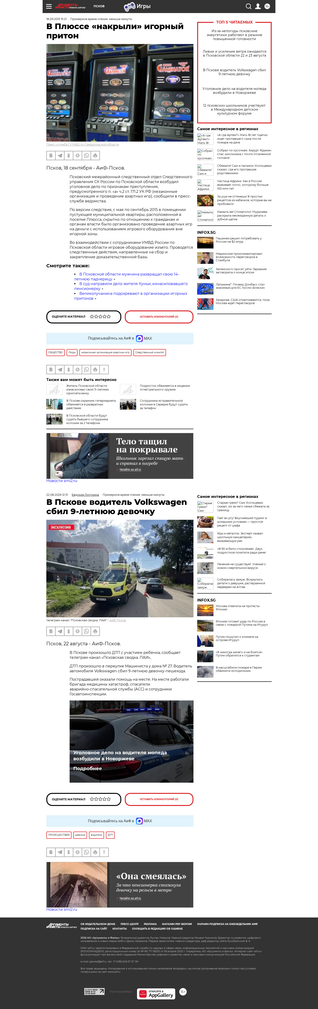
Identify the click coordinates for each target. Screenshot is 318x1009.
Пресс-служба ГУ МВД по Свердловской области (82, 144)
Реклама (150, 924)
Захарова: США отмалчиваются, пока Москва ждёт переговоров (243, 301)
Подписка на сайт (94, 928)
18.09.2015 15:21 (56, 19)
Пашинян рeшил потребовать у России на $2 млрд (239, 240)
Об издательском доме (98, 924)
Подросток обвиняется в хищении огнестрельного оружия (165, 387)
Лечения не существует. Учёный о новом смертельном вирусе (241, 566)
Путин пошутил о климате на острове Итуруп (237, 638)
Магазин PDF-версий (177, 924)
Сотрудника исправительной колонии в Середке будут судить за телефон (164, 404)
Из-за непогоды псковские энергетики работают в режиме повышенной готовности (234, 35)
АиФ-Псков (117, 620)
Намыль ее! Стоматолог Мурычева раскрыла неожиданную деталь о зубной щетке (242, 215)
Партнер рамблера (121, 991)
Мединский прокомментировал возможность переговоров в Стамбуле (239, 257)
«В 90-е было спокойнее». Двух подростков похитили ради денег (241, 550)
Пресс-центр (130, 924)
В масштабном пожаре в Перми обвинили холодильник (239, 669)
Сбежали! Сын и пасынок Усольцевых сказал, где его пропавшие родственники (244, 169)
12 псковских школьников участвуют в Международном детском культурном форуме (234, 110)
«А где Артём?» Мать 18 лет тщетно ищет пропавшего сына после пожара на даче (242, 138)
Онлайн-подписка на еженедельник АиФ (227, 924)
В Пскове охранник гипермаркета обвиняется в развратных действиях (91, 404)
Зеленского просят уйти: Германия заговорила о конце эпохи (241, 271)
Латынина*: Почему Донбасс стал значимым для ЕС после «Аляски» (240, 286)
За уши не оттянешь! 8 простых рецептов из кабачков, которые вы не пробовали (244, 200)
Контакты (119, 928)
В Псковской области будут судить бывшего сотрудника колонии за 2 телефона (87, 419)
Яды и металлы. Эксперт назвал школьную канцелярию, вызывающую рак (240, 537)
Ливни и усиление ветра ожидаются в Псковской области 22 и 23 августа (234, 54)
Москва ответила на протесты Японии (238, 608)
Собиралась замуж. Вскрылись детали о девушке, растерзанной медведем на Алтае (241, 583)
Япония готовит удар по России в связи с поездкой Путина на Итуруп (242, 623)
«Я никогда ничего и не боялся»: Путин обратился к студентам (239, 654)
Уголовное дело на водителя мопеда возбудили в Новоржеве (234, 91)
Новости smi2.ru (61, 481)
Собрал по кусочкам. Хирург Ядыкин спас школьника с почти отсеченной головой (244, 154)
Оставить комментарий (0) (159, 316)
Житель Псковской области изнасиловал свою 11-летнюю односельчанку (87, 389)
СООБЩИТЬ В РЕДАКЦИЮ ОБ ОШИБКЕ (157, 928)
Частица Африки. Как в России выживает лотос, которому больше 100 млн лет (242, 184)
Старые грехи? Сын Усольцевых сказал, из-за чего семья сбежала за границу (243, 506)
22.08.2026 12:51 (57, 494)
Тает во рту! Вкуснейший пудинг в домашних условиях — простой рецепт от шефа (242, 521)
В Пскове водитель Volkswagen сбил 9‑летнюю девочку (234, 72)
